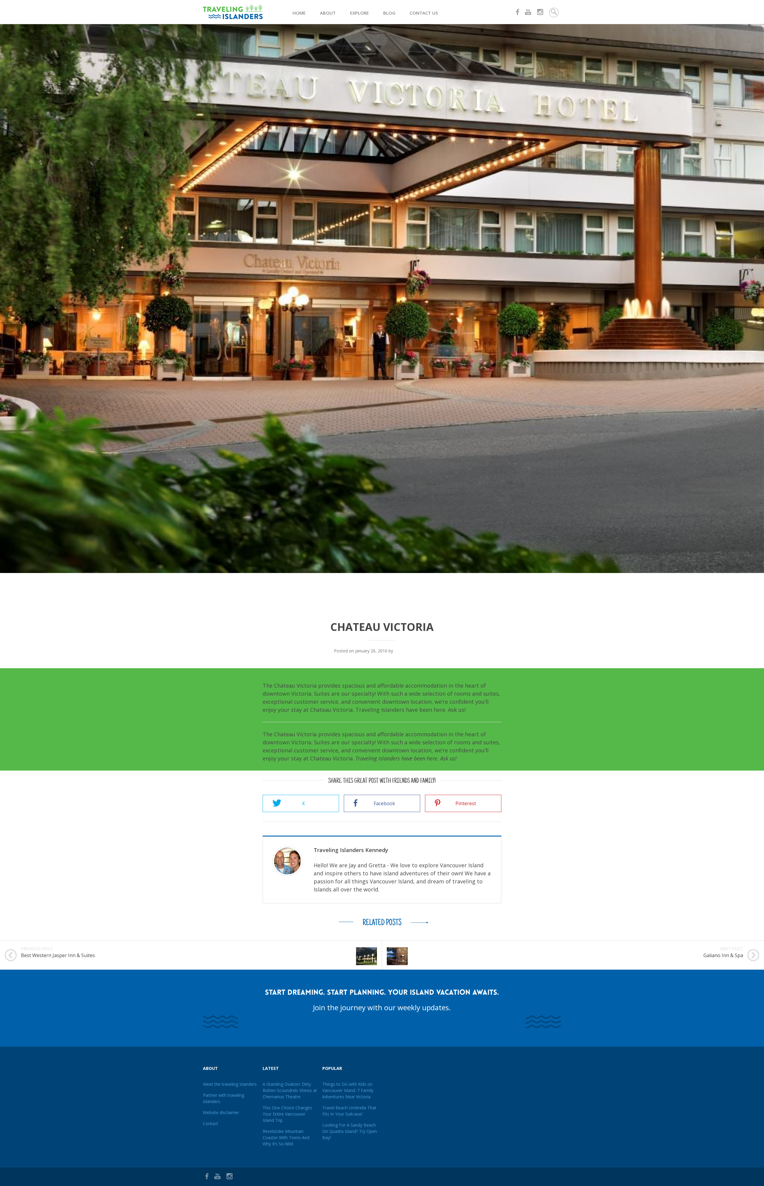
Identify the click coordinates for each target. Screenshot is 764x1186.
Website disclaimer (221, 1112)
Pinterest (465, 803)
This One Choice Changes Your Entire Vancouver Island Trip (287, 1114)
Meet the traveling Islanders (230, 1084)
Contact (210, 1123)
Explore (359, 13)
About (328, 13)
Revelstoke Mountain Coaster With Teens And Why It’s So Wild (286, 1137)
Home (299, 13)
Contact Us (424, 13)
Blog (389, 13)
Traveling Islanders (412, 651)
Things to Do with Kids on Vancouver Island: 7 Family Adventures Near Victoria (347, 1090)
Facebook (384, 803)
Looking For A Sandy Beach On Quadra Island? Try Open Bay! (349, 1131)
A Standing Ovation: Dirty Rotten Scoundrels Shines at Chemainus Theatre (290, 1090)
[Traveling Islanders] (247, 12)
